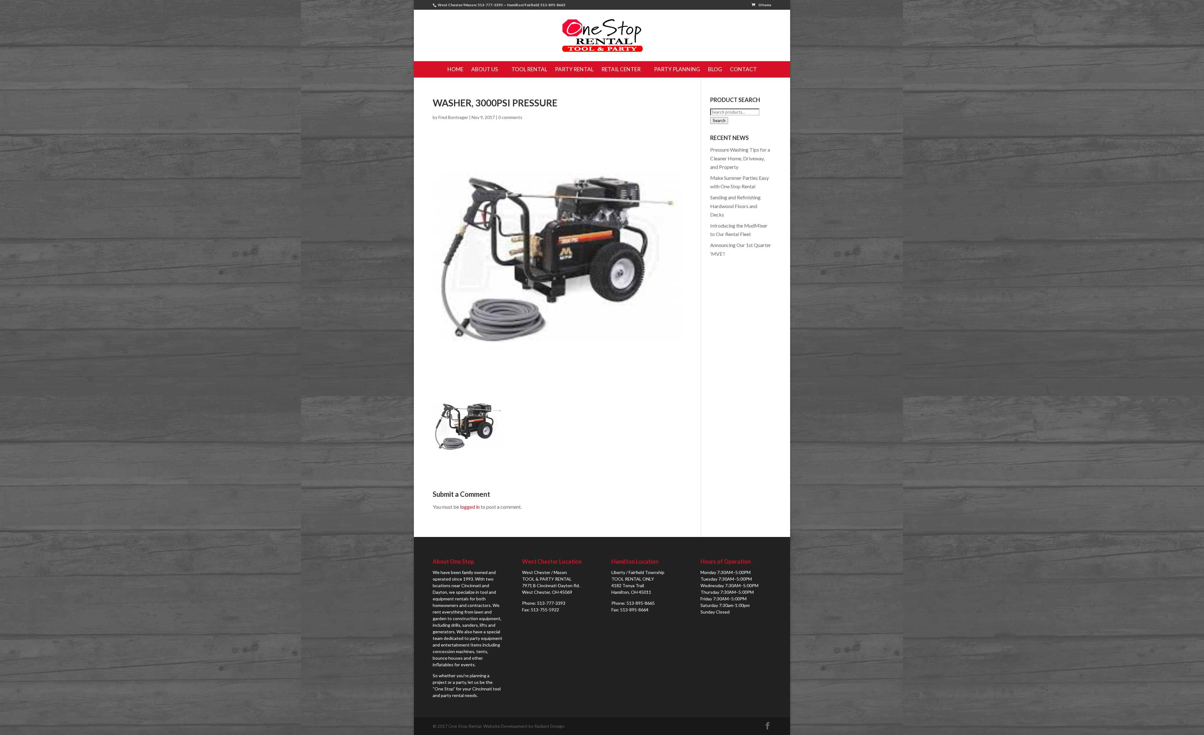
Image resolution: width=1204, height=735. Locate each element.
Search (719, 120)
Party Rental (574, 69)
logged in (470, 507)
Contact (743, 69)
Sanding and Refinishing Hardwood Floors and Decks (735, 205)
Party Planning (677, 69)
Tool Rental (529, 69)
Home (455, 69)
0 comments (510, 117)
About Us (484, 69)
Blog (715, 69)
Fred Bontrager (453, 117)
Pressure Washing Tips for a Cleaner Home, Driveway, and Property (740, 158)
